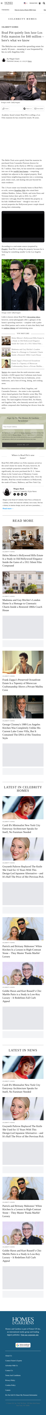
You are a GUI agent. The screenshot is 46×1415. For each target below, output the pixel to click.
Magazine (33, 3)
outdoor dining (9, 328)
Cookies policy (10, 1385)
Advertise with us (11, 1365)
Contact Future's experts (13, 1361)
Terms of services (26, 433)
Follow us (29, 108)
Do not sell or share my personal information (21, 1395)
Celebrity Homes (10, 27)
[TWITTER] (15, 494)
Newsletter (40, 108)
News (30, 61)
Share (6, 108)
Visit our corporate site (29, 1335)
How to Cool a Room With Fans (25, 10)
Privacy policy (10, 1380)
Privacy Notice (17, 435)
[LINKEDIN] (22, 494)
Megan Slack (14, 59)
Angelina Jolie (19, 190)
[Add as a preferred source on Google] (23, 1345)
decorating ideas (33, 317)
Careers (7, 1390)
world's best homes (20, 171)
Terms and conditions (13, 1375)
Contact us (9, 1370)
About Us (8, 1356)
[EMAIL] (26, 494)
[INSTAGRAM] (19, 494)
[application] (23, 226)
